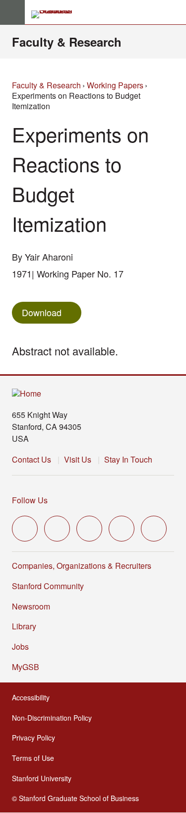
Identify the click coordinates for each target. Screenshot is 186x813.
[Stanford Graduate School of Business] (56, 14)
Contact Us (31, 459)
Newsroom (31, 606)
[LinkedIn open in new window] (154, 529)
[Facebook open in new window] (57, 529)
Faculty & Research (67, 41)
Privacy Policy (36, 738)
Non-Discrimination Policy (55, 718)
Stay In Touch (128, 459)
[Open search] (174, 12)
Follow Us (30, 500)
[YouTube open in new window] (121, 529)
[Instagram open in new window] (89, 529)
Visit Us (77, 459)
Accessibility (34, 697)
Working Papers (115, 85)
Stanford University (44, 778)
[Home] (26, 394)
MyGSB (28, 667)
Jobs (20, 646)
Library (24, 626)
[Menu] (12, 12)
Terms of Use (36, 758)
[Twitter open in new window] (25, 529)
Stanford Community (48, 586)
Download (42, 312)
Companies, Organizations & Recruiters (81, 565)
